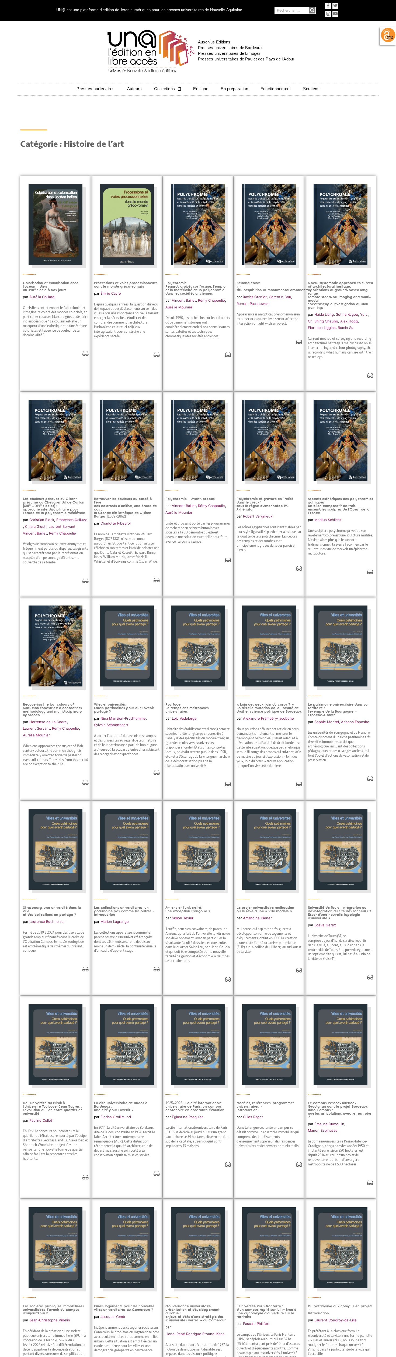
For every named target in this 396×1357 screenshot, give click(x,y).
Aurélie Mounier (178, 307)
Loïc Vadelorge (184, 718)
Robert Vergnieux (257, 516)
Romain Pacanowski (253, 303)
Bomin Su (345, 327)
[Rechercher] (312, 10)
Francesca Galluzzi (72, 520)
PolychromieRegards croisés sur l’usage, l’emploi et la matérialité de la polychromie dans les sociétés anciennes (195, 288)
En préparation (234, 88)
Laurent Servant (61, 526)
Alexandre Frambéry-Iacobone (268, 718)
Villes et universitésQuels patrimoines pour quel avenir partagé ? (124, 708)
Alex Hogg (349, 321)
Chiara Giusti (35, 526)
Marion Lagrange (114, 921)
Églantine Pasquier (187, 1117)
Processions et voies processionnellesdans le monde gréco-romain (126, 285)
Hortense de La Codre (48, 722)
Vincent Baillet (184, 300)
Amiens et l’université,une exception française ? (187, 909)
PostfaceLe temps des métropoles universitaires (187, 708)
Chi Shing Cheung (323, 321)
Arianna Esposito (355, 722)
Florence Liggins (322, 327)
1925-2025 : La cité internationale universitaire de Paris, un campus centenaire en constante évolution (194, 1106)
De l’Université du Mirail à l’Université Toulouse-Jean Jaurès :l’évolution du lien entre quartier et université (52, 1108)
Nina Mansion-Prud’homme (123, 718)
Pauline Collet (40, 1120)
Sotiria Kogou (347, 314)
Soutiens (311, 88)
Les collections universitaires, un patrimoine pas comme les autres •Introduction (124, 911)
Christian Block (41, 520)
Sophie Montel (326, 722)
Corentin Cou (280, 297)
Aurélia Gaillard (41, 297)
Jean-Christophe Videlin (49, 1320)
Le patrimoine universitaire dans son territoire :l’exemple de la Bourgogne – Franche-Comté (339, 709)
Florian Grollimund (115, 1117)
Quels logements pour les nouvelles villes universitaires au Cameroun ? (124, 1308)
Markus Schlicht (327, 520)
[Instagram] (328, 14)
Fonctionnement (275, 88)
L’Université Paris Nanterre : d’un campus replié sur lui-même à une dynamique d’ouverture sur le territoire (266, 1311)
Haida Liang (324, 314)
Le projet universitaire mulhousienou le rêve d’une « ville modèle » (265, 909)
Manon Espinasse (323, 1130)
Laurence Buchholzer (47, 921)
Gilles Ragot (253, 1117)
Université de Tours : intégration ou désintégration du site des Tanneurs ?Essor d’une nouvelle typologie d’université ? (339, 912)
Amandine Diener (257, 918)
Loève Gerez (325, 925)
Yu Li (364, 314)
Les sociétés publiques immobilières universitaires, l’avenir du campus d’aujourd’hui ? (53, 1309)
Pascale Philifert (256, 1323)
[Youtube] (335, 14)
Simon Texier (182, 918)
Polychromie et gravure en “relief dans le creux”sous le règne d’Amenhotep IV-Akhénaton (265, 504)
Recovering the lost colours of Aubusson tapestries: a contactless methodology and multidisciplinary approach (52, 709)
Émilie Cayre (110, 293)
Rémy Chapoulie (211, 300)
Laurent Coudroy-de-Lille (335, 1320)
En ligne (200, 88)
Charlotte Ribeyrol (115, 523)
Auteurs (134, 88)
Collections (164, 88)
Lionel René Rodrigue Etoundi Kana (194, 1334)
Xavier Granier (255, 297)
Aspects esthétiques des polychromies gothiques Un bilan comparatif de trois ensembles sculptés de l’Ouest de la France (340, 505)
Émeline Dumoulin (329, 1124)
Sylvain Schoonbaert (111, 725)
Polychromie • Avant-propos (190, 498)
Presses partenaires (96, 88)
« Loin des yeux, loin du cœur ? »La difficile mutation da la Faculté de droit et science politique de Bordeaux (269, 708)
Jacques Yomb (112, 1316)
